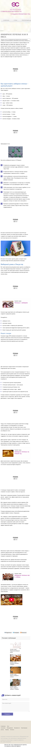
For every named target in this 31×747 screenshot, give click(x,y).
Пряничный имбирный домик (15, 651)
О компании (6, 20)
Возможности (17, 727)
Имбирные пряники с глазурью (14, 664)
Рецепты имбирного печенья (14, 676)
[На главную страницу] (15, 9)
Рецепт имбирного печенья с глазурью (14, 688)
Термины (7, 729)
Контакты (12, 729)
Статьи (15, 20)
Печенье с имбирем (21, 303)
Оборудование (10, 727)
